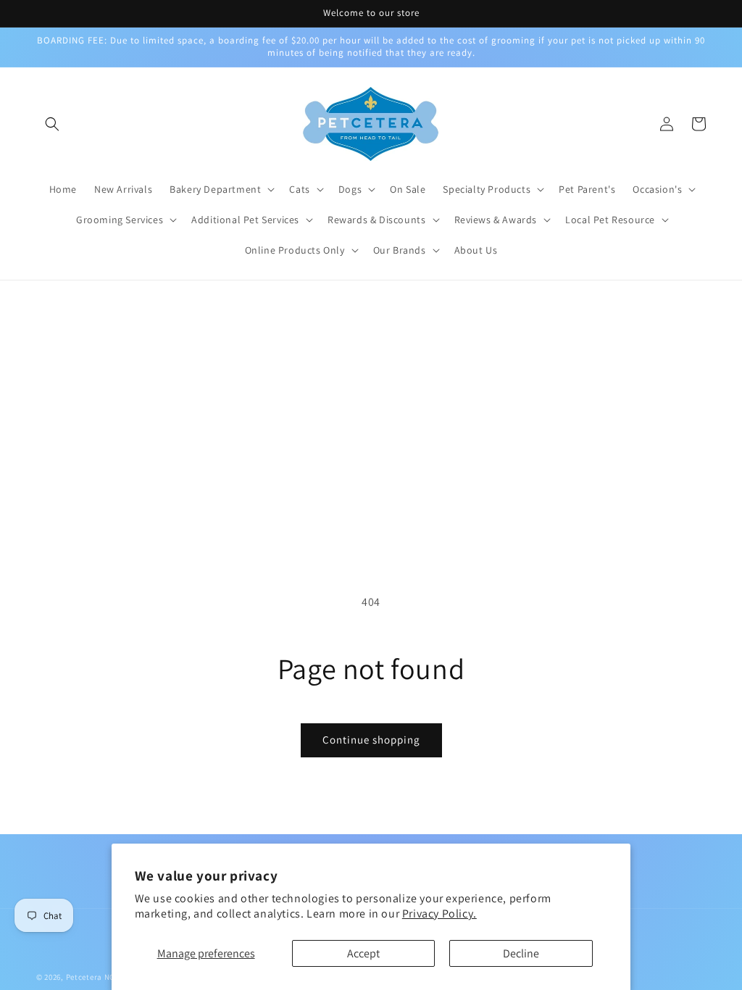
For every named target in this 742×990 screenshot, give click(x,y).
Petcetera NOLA (95, 977)
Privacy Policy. (439, 913)
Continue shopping (371, 739)
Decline (521, 953)
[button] (52, 124)
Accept (363, 953)
